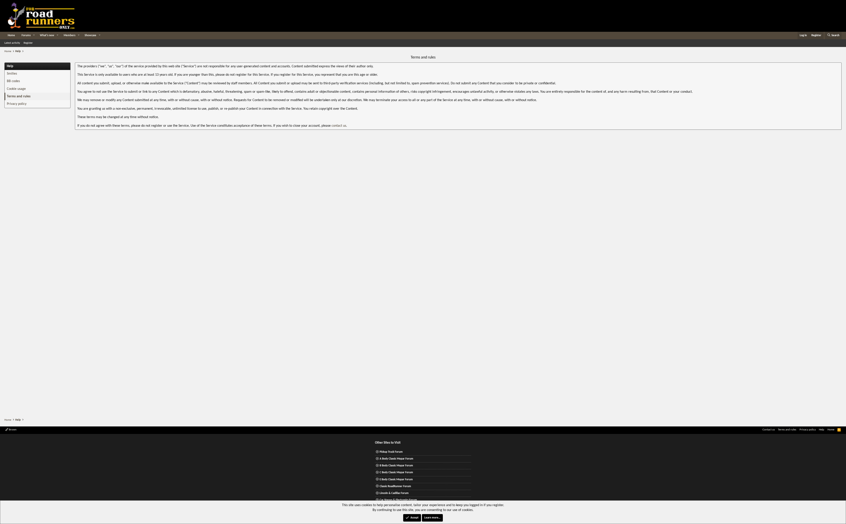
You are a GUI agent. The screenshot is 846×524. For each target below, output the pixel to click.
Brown (12, 429)
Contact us (769, 429)
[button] (34, 35)
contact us (339, 126)
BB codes (13, 81)
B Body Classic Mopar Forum (396, 465)
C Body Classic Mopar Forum (396, 472)
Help (821, 429)
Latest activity (12, 42)
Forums (26, 35)
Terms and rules (18, 96)
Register (28, 42)
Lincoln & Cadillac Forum (394, 493)
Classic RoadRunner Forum (395, 486)
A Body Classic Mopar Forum (396, 458)
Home (11, 35)
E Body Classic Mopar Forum (396, 479)
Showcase (90, 35)
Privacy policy (16, 104)
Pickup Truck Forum (391, 451)
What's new (47, 35)
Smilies (12, 73)
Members (69, 35)
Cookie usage (16, 89)
